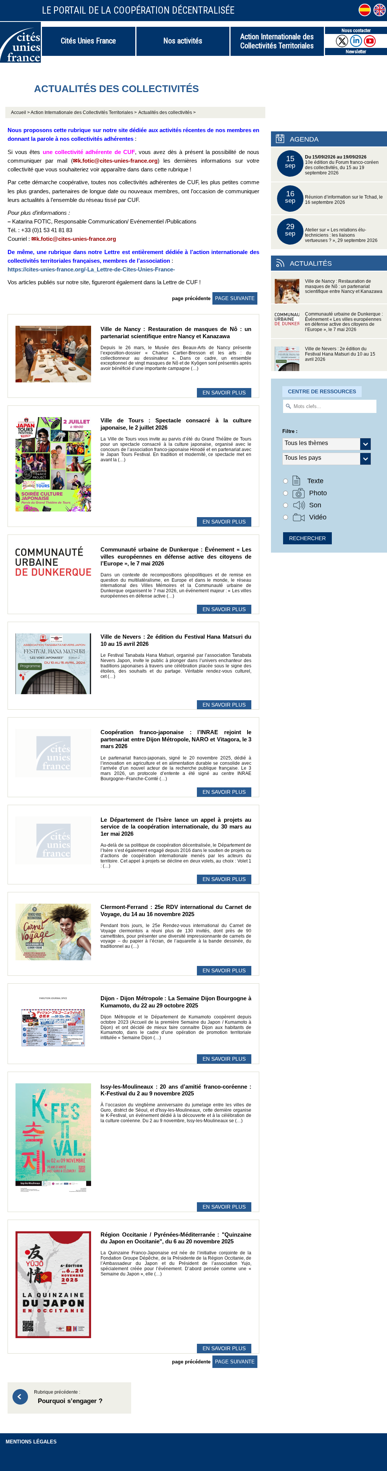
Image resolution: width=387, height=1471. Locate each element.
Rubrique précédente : (68, 1397)
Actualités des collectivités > (167, 112)
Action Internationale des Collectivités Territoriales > (84, 112)
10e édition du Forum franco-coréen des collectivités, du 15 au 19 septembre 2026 (332, 164)
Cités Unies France (88, 40)
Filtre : (289, 431)
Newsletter (356, 51)
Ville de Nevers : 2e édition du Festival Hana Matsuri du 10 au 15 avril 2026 (340, 354)
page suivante (235, 298)
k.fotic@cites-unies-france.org (118, 160)
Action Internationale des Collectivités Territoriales (277, 41)
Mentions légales (31, 1442)
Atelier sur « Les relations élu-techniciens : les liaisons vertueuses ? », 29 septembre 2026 (331, 232)
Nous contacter (356, 30)
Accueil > (21, 112)
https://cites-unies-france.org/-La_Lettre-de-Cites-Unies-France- (91, 269)
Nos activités (182, 40)
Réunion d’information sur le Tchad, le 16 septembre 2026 (334, 197)
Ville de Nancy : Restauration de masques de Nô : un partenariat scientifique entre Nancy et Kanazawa (343, 286)
